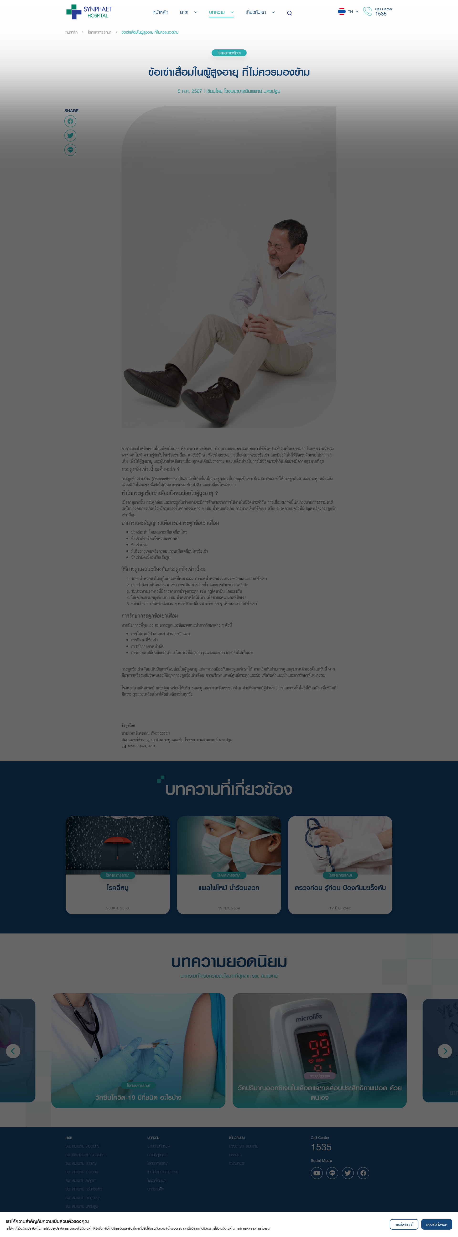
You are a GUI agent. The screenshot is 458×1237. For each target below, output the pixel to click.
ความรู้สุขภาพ (320, 1075)
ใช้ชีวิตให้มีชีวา (156, 1180)
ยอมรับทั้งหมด (436, 1224)
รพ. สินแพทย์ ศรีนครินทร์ (84, 1188)
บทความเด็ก (155, 1188)
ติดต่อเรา (235, 1154)
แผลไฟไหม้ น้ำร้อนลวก (228, 887)
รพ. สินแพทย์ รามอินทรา (83, 1146)
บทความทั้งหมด (158, 1146)
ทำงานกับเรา (237, 1163)
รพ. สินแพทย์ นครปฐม (82, 1206)
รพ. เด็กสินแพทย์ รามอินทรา (85, 1154)
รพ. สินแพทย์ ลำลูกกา (81, 1180)
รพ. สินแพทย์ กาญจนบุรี (83, 1197)
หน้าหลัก (72, 32)
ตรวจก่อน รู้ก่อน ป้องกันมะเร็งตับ (340, 887)
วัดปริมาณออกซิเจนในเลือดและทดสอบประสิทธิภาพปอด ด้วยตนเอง (320, 1092)
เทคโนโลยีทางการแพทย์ (162, 1171)
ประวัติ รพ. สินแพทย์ (243, 1146)
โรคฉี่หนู (118, 887)
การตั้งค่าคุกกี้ (404, 1224)
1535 (381, 13)
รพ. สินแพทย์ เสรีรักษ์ (81, 1163)
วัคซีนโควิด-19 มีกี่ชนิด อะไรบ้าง (138, 1097)
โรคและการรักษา (99, 32)
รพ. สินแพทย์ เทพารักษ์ (82, 1171)
